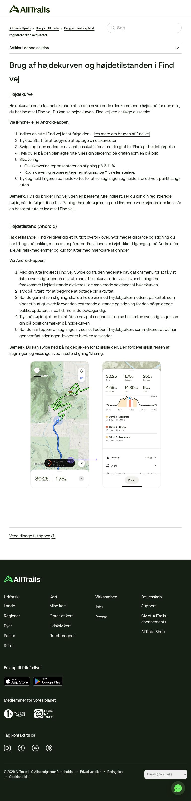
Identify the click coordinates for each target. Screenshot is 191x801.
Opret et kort (61, 616)
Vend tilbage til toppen (29, 536)
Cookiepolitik (19, 777)
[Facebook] (21, 748)
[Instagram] (7, 748)
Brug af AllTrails (47, 28)
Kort (53, 597)
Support (148, 606)
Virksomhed (106, 597)
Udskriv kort (60, 626)
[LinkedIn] (35, 748)
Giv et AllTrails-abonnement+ (154, 619)
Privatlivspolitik (90, 772)
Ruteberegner (62, 635)
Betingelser (115, 772)
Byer (8, 626)
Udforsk (11, 597)
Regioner (12, 616)
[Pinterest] (49, 748)
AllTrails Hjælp (20, 28)
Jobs (99, 607)
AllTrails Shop (153, 631)
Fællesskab (151, 597)
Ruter (9, 645)
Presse (101, 617)
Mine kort (58, 606)
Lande (9, 606)
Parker (9, 635)
